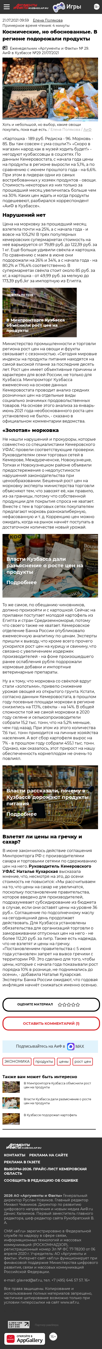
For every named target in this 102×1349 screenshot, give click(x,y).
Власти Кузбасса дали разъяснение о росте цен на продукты (44, 565)
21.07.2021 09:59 (15, 20)
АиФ (87, 129)
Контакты (14, 1155)
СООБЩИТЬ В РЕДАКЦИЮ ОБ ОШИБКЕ (41, 1180)
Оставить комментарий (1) (51, 1023)
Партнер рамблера (46, 1324)
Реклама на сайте (48, 1155)
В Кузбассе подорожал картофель (50, 1115)
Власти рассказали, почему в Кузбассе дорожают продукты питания (47, 797)
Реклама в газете (22, 1162)
